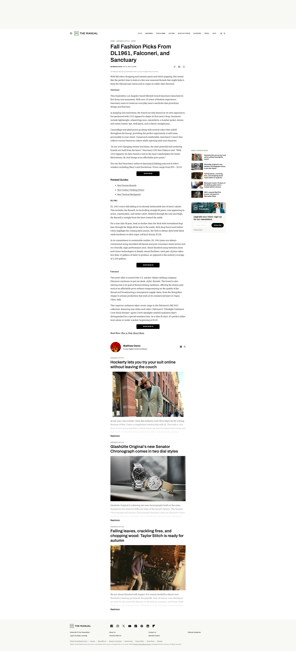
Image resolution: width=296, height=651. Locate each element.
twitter (185, 347)
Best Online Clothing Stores (130, 190)
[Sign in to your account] (221, 33)
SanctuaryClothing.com (154, 163)
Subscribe (217, 225)
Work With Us (102, 641)
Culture (172, 33)
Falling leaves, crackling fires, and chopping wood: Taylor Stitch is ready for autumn (213, 177)
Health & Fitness (184, 33)
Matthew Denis (117, 66)
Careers (92, 641)
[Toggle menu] (71, 33)
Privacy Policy (198, 230)
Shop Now (148, 173)
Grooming (149, 33)
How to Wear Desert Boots (132, 333)
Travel (206, 33)
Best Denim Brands (126, 185)
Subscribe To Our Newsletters (80, 632)
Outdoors (197, 33)
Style (140, 33)
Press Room (150, 641)
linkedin (181, 347)
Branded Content (154, 636)
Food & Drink (160, 33)
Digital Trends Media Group (78, 641)
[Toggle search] (224, 33)
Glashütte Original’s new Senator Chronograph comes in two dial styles (214, 166)
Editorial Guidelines (194, 632)
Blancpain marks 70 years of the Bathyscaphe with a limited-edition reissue (214, 185)
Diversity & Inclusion (115, 641)
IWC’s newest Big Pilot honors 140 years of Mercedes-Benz (212, 194)
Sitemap (159, 641)
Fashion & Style (117, 358)
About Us (112, 632)
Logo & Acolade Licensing (78, 636)
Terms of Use (128, 641)
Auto (214, 33)
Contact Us (152, 632)
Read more (115, 436)
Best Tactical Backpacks (129, 194)
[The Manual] (86, 33)
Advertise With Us (115, 636)
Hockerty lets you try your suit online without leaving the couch (215, 157)
